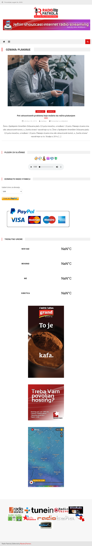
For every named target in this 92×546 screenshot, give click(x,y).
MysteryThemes (25, 543)
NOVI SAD (46, 249)
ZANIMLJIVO (40, 111)
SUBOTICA (46, 293)
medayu (44, 121)
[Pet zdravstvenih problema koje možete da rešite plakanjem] (46, 80)
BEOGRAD (46, 264)
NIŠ (46, 278)
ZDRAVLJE (51, 111)
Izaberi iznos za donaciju (11, 187)
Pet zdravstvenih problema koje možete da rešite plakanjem (46, 115)
